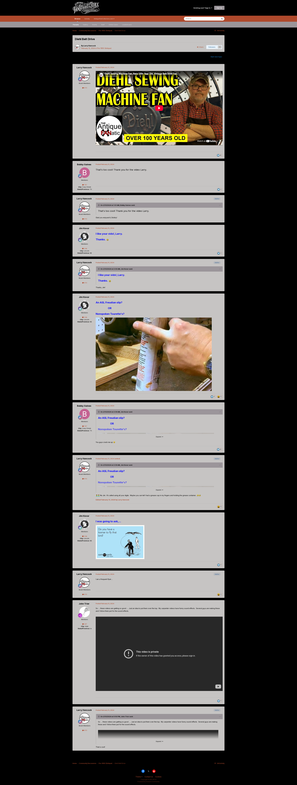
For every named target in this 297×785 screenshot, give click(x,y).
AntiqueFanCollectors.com (103, 19)
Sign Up (219, 8)
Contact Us (149, 777)
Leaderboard (127, 25)
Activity (87, 19)
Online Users (113, 25)
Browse (77, 19)
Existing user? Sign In (202, 8)
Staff (103, 25)
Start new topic (216, 57)
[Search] (221, 19)
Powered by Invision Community (148, 781)
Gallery (85, 25)
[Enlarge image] (107, 240)
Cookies (158, 777)
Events (94, 25)
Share (200, 47)
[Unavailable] (154, 354)
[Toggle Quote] (99, 205)
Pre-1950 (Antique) (104, 48)
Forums (76, 25)
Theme (138, 777)
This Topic (212, 19)
